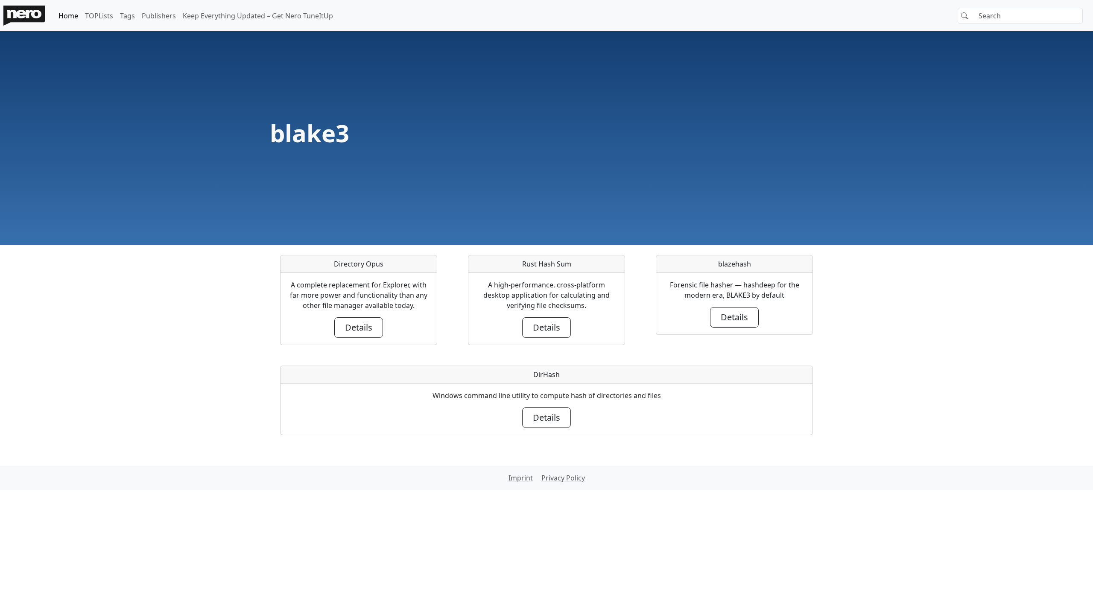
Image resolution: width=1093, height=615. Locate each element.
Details (358, 327)
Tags (127, 15)
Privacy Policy (563, 478)
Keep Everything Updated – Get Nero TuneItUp (258, 15)
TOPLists (99, 15)
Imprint (521, 478)
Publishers (159, 15)
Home (68, 15)
